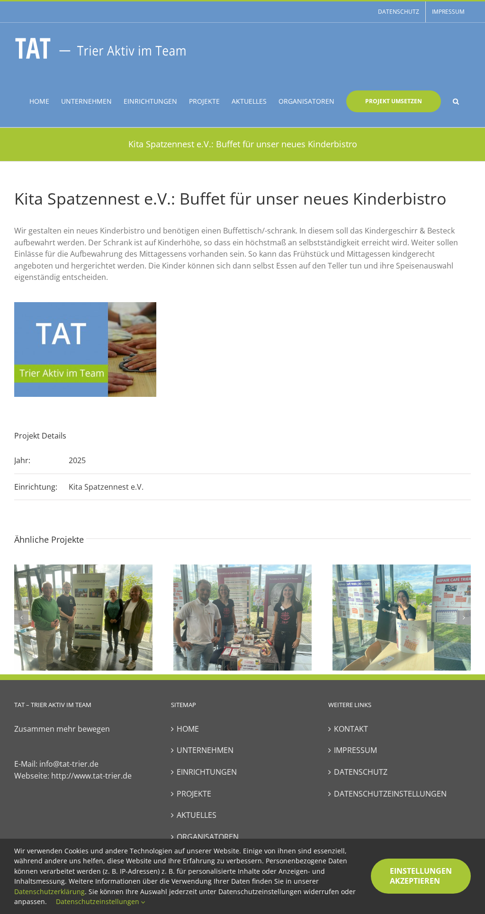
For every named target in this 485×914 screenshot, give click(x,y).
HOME (188, 729)
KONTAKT (351, 729)
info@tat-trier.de (69, 764)
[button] (456, 100)
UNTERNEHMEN (205, 750)
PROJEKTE (194, 794)
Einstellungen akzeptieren (421, 876)
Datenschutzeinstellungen (98, 901)
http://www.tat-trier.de (91, 776)
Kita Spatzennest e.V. (106, 487)
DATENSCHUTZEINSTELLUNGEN (390, 794)
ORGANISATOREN (208, 837)
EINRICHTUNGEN (207, 772)
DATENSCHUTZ (360, 772)
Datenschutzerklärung (49, 891)
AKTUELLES (196, 815)
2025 (77, 460)
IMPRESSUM (355, 750)
